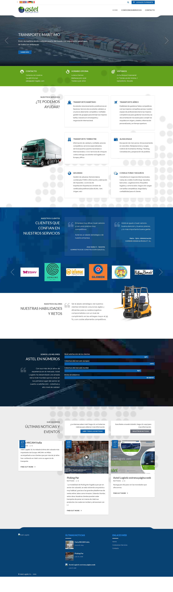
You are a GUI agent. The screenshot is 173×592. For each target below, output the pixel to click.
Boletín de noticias (141, 431)
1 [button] (63, 62)
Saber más (25, 52)
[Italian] (33, 2)
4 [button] (98, 62)
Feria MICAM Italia (31, 442)
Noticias (70, 481)
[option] (86, 40)
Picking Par (73, 477)
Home (115, 10)
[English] (24, 2)
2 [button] (74, 62)
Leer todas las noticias (93, 431)
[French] (27, 2)
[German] (30, 2)
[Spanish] (20, 2)
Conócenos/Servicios (131, 10)
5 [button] (110, 62)
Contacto (150, 10)
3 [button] (86, 62)
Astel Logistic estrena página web (132, 477)
